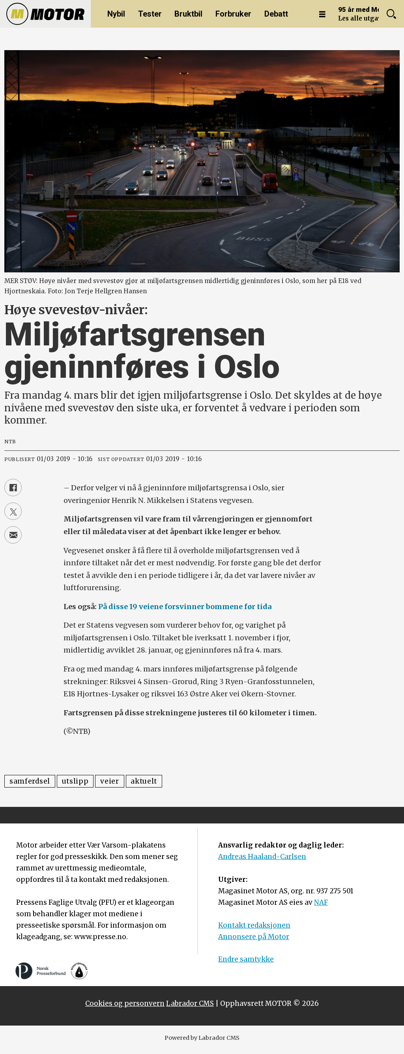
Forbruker (233, 14)
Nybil (116, 14)
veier (109, 781)
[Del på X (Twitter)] (13, 511)
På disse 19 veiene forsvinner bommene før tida (184, 606)
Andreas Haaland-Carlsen (262, 856)
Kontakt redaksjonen (254, 925)
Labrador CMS (190, 1003)
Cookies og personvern (125, 1003)
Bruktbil (188, 14)
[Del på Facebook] (13, 487)
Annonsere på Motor (253, 936)
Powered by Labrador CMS (202, 1037)
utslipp (75, 781)
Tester (150, 14)
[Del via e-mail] (13, 535)
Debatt (276, 14)
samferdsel (29, 781)
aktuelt (144, 781)
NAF (321, 902)
